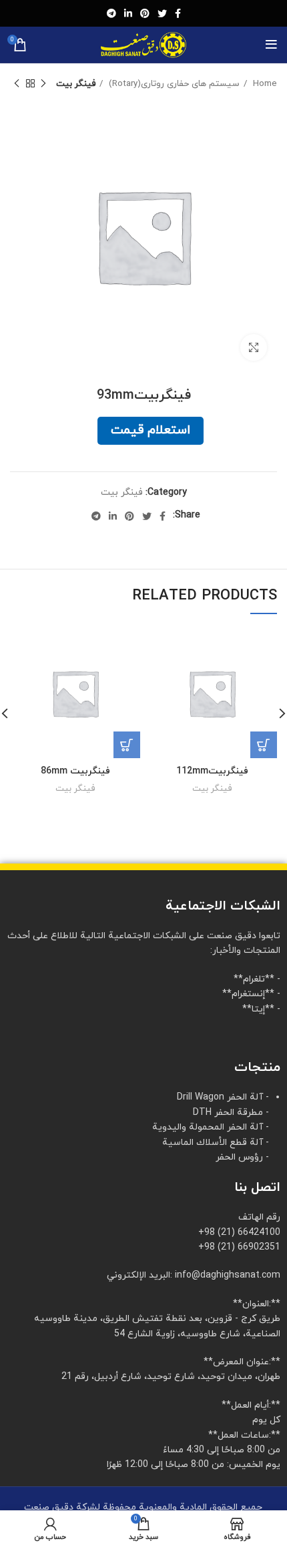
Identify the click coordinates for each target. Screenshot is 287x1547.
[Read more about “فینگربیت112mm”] (263, 744)
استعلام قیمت (150, 430)
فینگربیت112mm (212, 771)
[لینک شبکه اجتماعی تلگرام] (111, 13)
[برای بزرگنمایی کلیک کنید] (253, 347)
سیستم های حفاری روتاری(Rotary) (173, 83)
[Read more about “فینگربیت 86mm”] (126, 744)
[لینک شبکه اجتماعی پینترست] (145, 13)
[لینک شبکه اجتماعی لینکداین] (128, 13)
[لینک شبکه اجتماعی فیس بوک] (178, 13)
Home (263, 83)
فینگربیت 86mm (75, 771)
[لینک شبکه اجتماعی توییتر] (162, 13)
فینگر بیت (75, 83)
